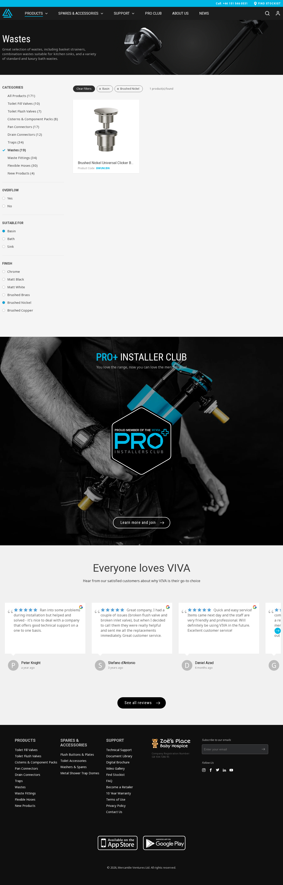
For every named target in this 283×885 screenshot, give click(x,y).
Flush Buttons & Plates (77, 754)
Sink (10, 246)
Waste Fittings (25, 793)
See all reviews (138, 702)
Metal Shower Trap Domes (79, 773)
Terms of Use (115, 799)
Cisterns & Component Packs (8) (33, 119)
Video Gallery (115, 768)
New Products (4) (21, 173)
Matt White (16, 287)
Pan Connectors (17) (23, 126)
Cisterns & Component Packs (36, 762)
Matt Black (15, 279)
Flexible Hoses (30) (23, 165)
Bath (11, 238)
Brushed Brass (18, 294)
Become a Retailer (119, 787)
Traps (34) (16, 142)
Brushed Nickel (19, 302)
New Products (25, 806)
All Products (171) (21, 95)
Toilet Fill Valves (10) (24, 103)
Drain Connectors (27, 775)
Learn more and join (138, 522)
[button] (5, 631)
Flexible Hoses (25, 799)
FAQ (109, 781)
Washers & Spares (73, 767)
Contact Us (114, 812)
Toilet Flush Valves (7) (24, 111)
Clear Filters (84, 89)
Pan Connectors (26, 768)
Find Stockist (115, 775)
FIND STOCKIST (269, 3)
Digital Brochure (118, 762)
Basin (11, 231)
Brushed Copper (20, 310)
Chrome (13, 271)
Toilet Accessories (73, 761)
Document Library (119, 756)
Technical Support (119, 750)
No (9, 206)
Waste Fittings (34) (22, 157)
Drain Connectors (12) (25, 134)
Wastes (20, 787)
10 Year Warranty (118, 793)
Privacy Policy (116, 806)
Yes (10, 198)
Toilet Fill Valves (26, 750)
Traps (19, 781)
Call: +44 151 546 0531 (232, 3)
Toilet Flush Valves (28, 756)
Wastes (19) (17, 150)
